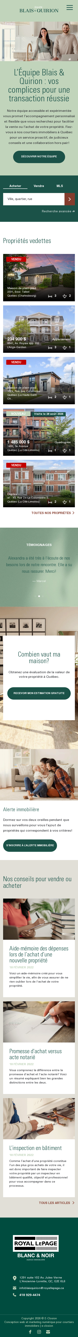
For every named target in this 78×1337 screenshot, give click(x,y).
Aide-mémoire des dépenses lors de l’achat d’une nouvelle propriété (38, 955)
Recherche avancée (56, 211)
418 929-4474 (29, 1295)
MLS (60, 186)
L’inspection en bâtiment (35, 1148)
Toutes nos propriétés (51, 513)
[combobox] (34, 199)
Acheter (15, 186)
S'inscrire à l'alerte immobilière (30, 845)
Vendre (39, 186)
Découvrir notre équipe (39, 156)
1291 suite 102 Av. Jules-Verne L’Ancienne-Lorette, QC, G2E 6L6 (42, 1279)
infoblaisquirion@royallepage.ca (41, 1288)
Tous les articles (55, 1203)
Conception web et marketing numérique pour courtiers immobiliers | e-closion (39, 1324)
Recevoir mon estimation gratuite (39, 693)
